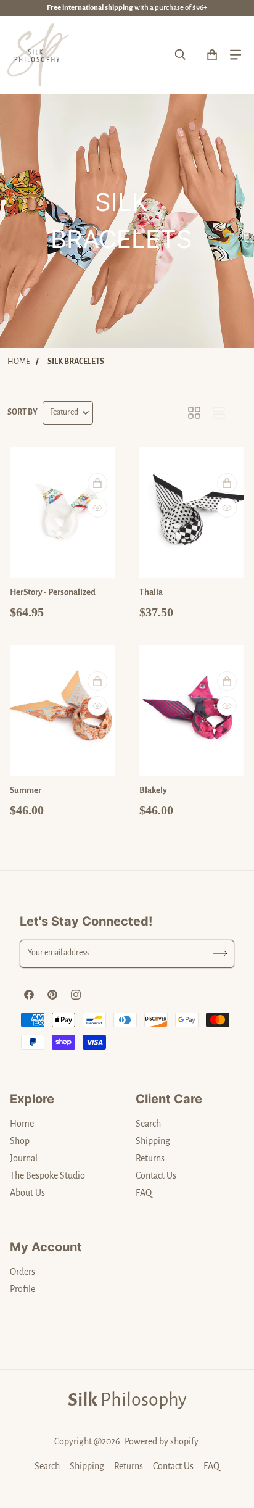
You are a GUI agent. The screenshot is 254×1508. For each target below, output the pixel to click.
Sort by (22, 412)
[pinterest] (52, 994)
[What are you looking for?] (180, 55)
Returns (150, 1158)
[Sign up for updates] (220, 953)
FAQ (144, 1193)
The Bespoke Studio (47, 1175)
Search (148, 1124)
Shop (20, 1141)
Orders (22, 1272)
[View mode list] (219, 412)
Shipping (153, 1141)
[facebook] (29, 994)
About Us (27, 1193)
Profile (22, 1289)
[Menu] (235, 55)
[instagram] (76, 994)
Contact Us (156, 1175)
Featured (64, 412)
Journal (24, 1158)
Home (18, 361)
